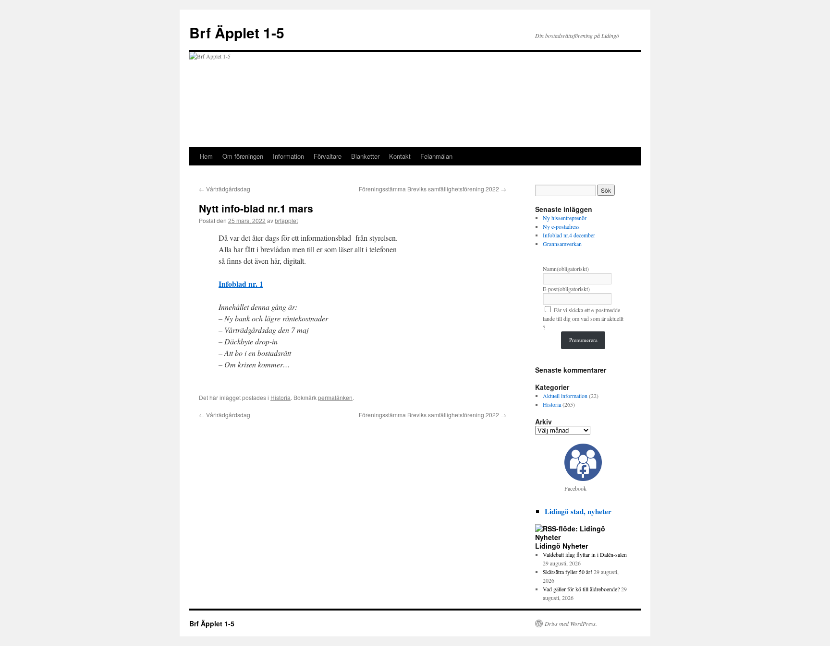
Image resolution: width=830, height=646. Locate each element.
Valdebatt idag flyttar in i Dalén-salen (585, 554)
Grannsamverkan (562, 243)
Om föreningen (242, 156)
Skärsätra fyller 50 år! (567, 572)
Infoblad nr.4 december (569, 235)
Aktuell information (565, 395)
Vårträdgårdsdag (224, 189)
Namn (566, 268)
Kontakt (400, 156)
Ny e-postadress (561, 226)
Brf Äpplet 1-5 (236, 32)
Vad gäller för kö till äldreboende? (581, 589)
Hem (206, 156)
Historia (280, 397)
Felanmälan (436, 156)
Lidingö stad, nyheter (578, 511)
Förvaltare (328, 156)
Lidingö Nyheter (561, 546)
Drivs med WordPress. (571, 623)
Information (288, 156)
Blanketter (365, 156)
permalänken (335, 397)
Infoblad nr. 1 (241, 283)
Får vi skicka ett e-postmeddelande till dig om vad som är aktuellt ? (583, 318)
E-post (566, 289)
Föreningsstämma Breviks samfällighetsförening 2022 (432, 189)
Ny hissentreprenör (564, 218)
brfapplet (286, 220)
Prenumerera (583, 339)
